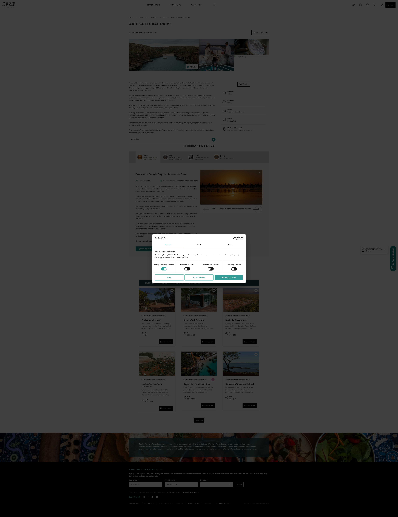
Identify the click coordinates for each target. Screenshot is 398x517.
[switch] (187, 268)
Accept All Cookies (229, 277)
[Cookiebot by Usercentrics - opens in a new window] (234, 238)
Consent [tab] (168, 245)
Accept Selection (199, 277)
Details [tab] (199, 245)
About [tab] (230, 245)
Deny (169, 277)
